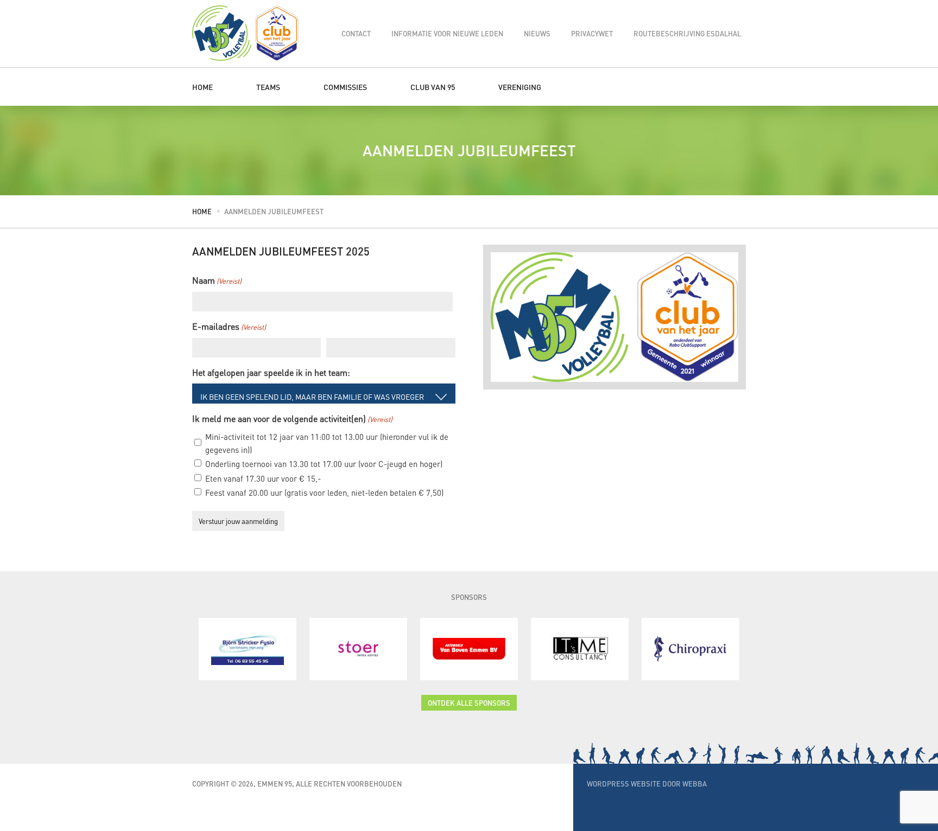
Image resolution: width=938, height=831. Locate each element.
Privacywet (592, 33)
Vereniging (519, 87)
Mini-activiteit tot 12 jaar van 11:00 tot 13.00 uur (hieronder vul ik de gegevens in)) (326, 443)
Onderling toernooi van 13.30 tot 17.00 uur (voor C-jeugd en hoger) (323, 463)
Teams (268, 87)
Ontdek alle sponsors (469, 702)
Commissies (345, 87)
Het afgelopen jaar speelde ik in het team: (271, 372)
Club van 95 (432, 87)
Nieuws (537, 33)
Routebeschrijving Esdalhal (687, 33)
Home (202, 87)
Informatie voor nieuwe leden (447, 33)
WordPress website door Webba (647, 783)
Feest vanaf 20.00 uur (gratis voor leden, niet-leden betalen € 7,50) (324, 492)
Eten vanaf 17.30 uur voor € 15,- (263, 478)
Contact (356, 33)
